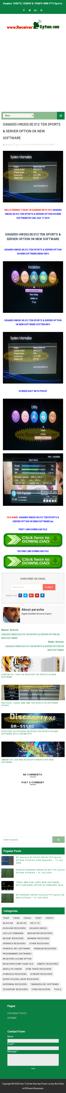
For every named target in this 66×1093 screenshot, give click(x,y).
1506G (16, 918)
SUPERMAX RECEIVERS (15, 984)
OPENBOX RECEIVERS (14, 943)
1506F (6, 918)
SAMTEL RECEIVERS (47, 964)
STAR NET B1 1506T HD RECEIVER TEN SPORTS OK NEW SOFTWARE (28, 675)
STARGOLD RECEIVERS (15, 974)
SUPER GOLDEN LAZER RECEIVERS (21, 979)
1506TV (49, 918)
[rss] (41, 10)
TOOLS (57, 989)
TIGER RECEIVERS (41, 989)
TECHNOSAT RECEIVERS (15, 989)
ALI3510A (8, 923)
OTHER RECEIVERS (39, 943)
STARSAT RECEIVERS (41, 974)
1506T (38, 918)
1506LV (27, 918)
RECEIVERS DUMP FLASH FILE (18, 964)
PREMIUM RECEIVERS (45, 949)
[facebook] (24, 10)
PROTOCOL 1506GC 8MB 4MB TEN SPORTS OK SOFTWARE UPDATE (29, 704)
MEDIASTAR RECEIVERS (40, 933)
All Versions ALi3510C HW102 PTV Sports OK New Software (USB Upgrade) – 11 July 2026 (39, 860)
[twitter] (29, 10)
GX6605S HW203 (38, 928)
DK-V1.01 (35, 923)
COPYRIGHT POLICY (17, 1013)
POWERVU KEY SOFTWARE (43, 144)
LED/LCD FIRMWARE (13, 933)
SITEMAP (12, 1018)
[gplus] (35, 10)
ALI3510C (22, 923)
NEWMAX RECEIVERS (38, 938)
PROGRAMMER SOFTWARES (17, 954)
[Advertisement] (33, 74)
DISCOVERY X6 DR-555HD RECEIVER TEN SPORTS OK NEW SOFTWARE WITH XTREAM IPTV (29, 732)
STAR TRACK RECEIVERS (38, 969)
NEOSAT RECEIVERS (13, 938)
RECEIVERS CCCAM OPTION (17, 959)
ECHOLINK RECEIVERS (14, 928)
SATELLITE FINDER (12, 969)
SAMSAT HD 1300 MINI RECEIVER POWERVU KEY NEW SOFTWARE (27, 761)
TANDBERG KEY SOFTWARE (45, 984)
